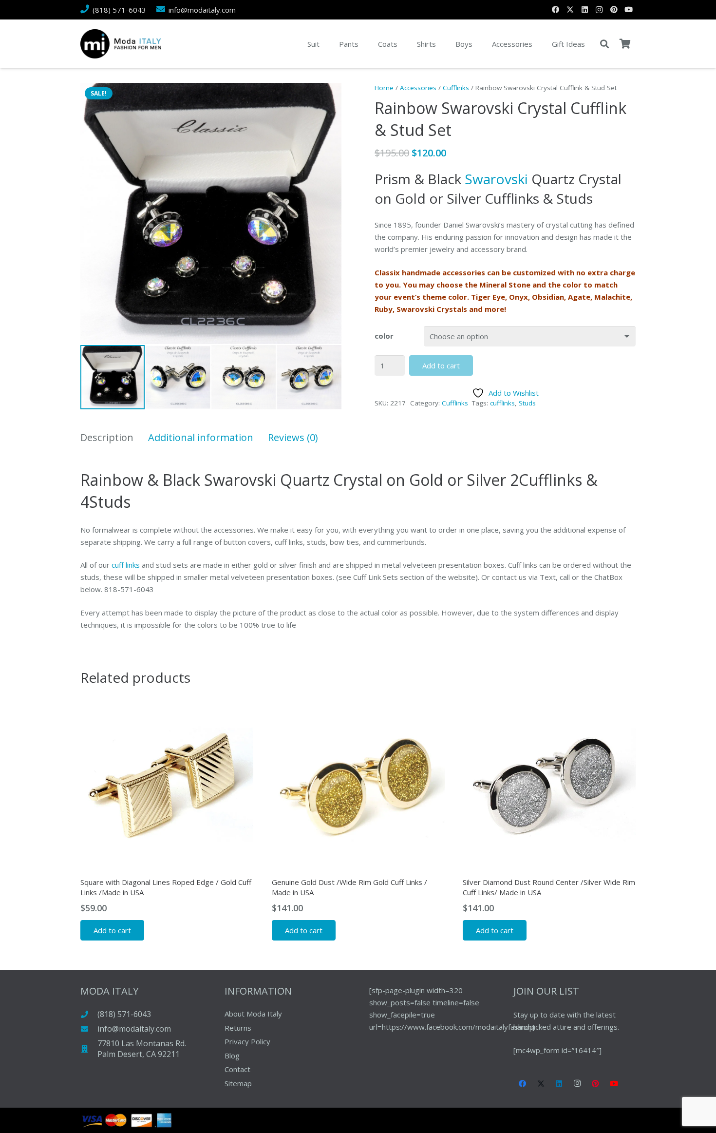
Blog (232, 1055)
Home (384, 87)
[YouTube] (628, 9)
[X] (570, 9)
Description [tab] (106, 437)
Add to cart (441, 365)
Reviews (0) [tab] (293, 437)
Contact (237, 1069)
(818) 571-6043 (124, 1014)
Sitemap (238, 1083)
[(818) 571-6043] (88, 1014)
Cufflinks (456, 87)
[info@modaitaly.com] (88, 1029)
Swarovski (496, 179)
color (384, 336)
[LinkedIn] (584, 9)
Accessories (418, 87)
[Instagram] (599, 9)
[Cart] (625, 43)
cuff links (126, 565)
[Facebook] (555, 9)
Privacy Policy (247, 1041)
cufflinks (502, 403)
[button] (604, 43)
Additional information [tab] (200, 437)
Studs (527, 403)
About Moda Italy (253, 1013)
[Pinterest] (613, 9)
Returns (238, 1028)
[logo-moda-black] (120, 43)
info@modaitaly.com (134, 1028)
